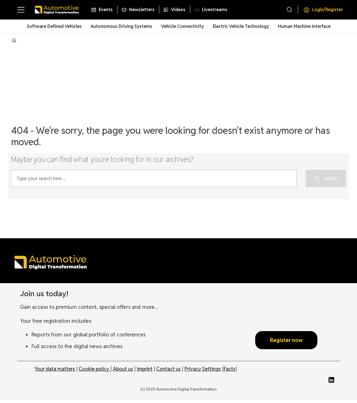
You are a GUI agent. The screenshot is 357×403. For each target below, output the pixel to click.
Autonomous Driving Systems (121, 26)
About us (123, 369)
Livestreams (214, 10)
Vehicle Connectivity (182, 26)
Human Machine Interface (304, 26)
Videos (178, 10)
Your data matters (55, 369)
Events (106, 10)
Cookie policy (94, 369)
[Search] (289, 9)
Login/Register (327, 10)
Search (330, 178)
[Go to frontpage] (56, 9)
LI (333, 380)
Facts (229, 369)
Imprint (145, 369)
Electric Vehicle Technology (241, 26)
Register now (286, 340)
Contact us (168, 369)
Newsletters (142, 10)
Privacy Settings (202, 369)
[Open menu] (21, 10)
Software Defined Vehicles (54, 26)
